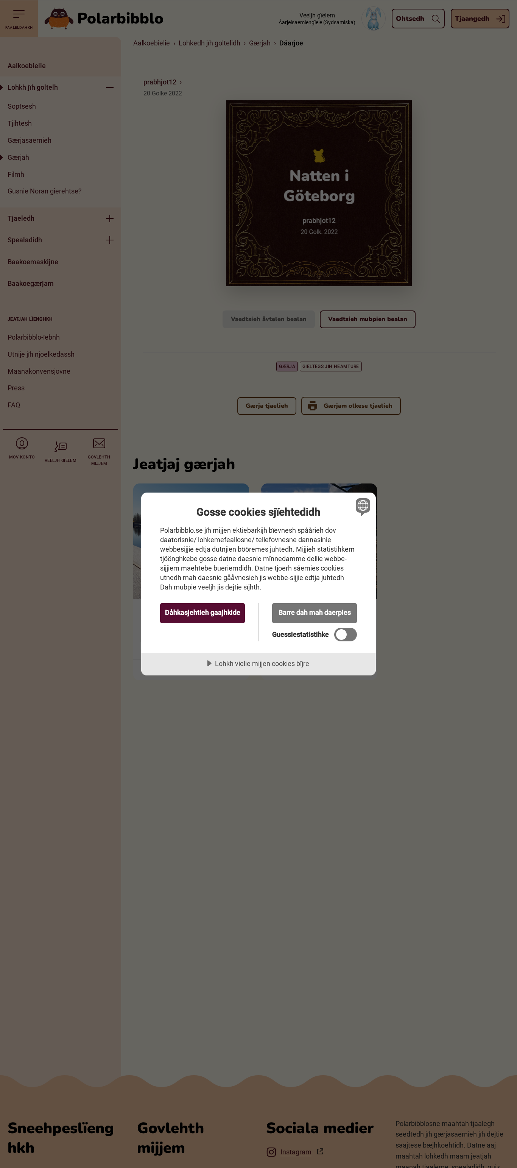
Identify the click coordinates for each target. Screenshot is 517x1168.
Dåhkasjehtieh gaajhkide (202, 612)
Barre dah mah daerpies (315, 612)
